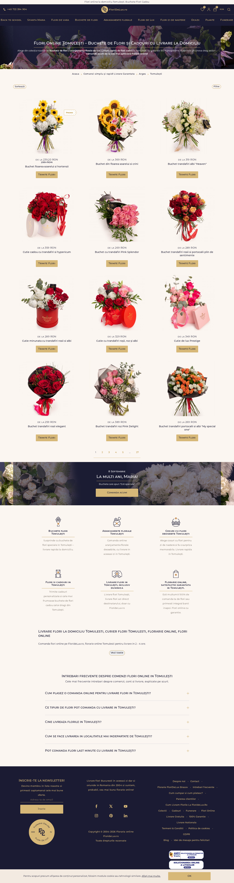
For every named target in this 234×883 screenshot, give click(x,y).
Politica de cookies (199, 828)
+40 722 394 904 (17, 9)
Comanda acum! (117, 492)
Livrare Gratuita (175, 817)
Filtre (216, 87)
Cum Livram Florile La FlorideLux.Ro (186, 805)
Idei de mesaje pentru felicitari (192, 840)
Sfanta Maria (36, 20)
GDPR (186, 834)
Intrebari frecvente (204, 787)
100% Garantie (197, 817)
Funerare (226, 20)
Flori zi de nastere (172, 20)
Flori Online (208, 811)
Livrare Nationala (186, 823)
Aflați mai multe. (151, 876)
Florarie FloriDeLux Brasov (172, 787)
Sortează (20, 87)
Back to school (11, 20)
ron (222, 9)
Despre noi (179, 781)
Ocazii (195, 20)
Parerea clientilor (186, 799)
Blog (167, 840)
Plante (210, 20)
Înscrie (41, 809)
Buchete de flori (86, 20)
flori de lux (114, 9)
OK (189, 876)
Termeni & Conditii (173, 828)
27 (137, 452)
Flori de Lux (146, 20)
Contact (195, 781)
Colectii (162, 811)
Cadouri (177, 811)
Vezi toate (117, 653)
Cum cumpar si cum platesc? (186, 793)
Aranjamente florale (118, 20)
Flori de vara (60, 20)
